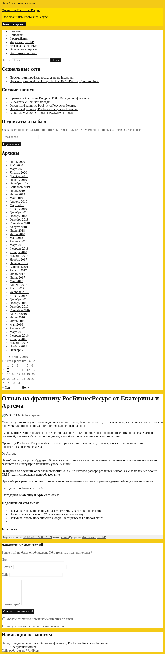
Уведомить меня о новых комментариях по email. (40, 619)
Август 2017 (18, 270)
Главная (15, 31)
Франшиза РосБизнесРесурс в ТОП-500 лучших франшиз (49, 98)
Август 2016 (18, 313)
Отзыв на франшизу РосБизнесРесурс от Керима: (43, 105)
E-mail (7, 567)
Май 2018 (16, 237)
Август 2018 (18, 227)
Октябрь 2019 (19, 183)
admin (65, 537)
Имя (6, 559)
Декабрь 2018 (19, 212)
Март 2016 (17, 332)
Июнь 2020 (17, 161)
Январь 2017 (18, 295)
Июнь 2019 (17, 194)
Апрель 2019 (18, 201)
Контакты (16, 35)
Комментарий (11, 604)
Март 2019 (17, 205)
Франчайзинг (19, 38)
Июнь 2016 (17, 321)
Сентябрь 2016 (20, 310)
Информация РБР (22, 42)
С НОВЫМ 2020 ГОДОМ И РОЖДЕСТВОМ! (41, 112)
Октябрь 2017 (19, 263)
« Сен (6, 387)
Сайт (5, 574)
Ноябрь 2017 (18, 259)
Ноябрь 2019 (18, 179)
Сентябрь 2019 (20, 187)
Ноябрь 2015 (18, 346)
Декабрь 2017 (19, 255)
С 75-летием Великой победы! (30, 102)
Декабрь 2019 (19, 176)
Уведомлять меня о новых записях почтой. (35, 626)
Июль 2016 (17, 317)
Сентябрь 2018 (20, 223)
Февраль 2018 (19, 248)
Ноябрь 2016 (18, 303)
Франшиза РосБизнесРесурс (21, 10)
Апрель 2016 (18, 328)
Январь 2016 (18, 339)
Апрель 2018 (18, 241)
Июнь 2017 (17, 277)
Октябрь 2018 (19, 219)
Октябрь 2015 (19, 350)
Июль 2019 (17, 190)
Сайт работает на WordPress (21, 650)
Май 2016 (16, 324)
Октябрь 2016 (19, 306)
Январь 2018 (18, 252)
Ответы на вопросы (23, 49)
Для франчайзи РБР (23, 45)
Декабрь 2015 (19, 342)
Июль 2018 (17, 230)
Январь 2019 (18, 208)
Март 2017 (17, 288)
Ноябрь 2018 (18, 216)
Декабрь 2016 (19, 299)
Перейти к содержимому (19, 3)
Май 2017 (16, 281)
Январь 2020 (18, 172)
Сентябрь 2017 (20, 266)
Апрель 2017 (18, 284)
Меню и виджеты (13, 24)
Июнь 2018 (17, 234)
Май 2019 (16, 198)
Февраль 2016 (19, 335)
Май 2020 (16, 165)
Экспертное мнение (23, 53)
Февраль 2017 (19, 292)
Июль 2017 (17, 274)
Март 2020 (17, 169)
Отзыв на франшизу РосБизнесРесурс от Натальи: (44, 109)
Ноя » (26, 387)
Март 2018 (17, 245)
